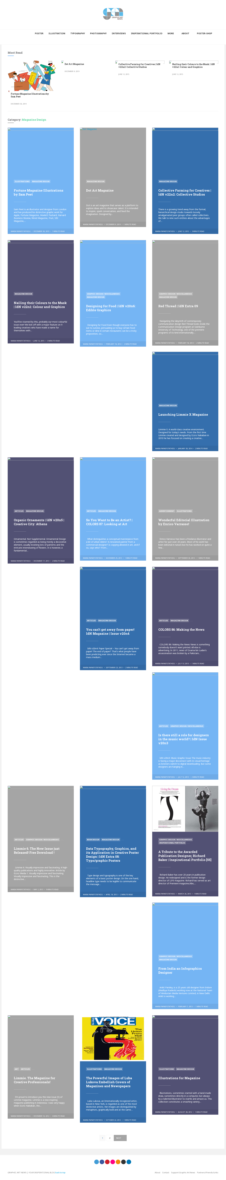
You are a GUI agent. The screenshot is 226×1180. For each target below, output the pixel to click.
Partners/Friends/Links (207, 1172)
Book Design (93, 839)
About (157, 1172)
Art (16, 1069)
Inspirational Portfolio (172, 843)
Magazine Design (41, 181)
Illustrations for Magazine (179, 1078)
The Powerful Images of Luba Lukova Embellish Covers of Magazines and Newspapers (109, 1082)
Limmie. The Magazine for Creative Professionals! (34, 1080)
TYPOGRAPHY (77, 33)
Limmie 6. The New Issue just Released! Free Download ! (36, 851)
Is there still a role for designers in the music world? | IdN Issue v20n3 (183, 739)
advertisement (166, 511)
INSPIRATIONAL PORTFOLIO (146, 33)
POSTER (39, 33)
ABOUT (185, 33)
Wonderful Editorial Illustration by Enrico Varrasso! (183, 522)
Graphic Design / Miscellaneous (103, 294)
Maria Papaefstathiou (21, 231)
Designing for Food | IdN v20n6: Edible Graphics (110, 308)
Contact (165, 1172)
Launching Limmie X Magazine (183, 414)
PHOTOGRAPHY (98, 33)
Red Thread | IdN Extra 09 (178, 306)
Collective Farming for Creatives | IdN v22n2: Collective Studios (139, 65)
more (171, 33)
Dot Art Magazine (74, 64)
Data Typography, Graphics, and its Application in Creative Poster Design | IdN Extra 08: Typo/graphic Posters (112, 854)
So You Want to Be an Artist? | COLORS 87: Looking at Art (109, 522)
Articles (19, 511)
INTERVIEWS (119, 33)
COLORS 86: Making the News (181, 629)
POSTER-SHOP (204, 33)
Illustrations (22, 181)
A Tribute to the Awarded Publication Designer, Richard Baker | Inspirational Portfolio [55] (184, 856)
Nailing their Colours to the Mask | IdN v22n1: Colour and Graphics (193, 65)
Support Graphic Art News (183, 1172)
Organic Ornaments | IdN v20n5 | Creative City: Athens (39, 522)
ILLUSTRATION (57, 33)
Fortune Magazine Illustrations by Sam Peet (30, 95)
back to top (60, 1172)
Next (118, 1138)
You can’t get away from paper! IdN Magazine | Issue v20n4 (110, 631)
